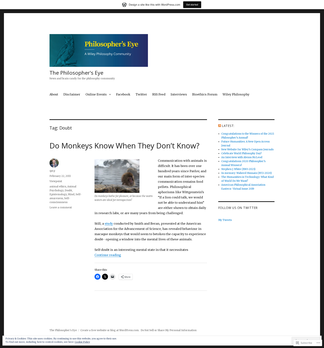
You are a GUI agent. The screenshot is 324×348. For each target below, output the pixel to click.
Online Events (96, 94)
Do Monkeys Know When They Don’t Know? (124, 145)
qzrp (52, 170)
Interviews (179, 94)
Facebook (123, 94)
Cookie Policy (82, 342)
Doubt (68, 190)
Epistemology (58, 194)
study (109, 223)
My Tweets (225, 220)
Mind (71, 194)
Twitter (141, 94)
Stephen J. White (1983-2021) (238, 169)
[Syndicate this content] (219, 126)
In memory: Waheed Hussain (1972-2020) (246, 173)
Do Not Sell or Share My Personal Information (168, 330)
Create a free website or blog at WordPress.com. (109, 330)
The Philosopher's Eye (76, 72)
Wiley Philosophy (236, 94)
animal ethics (58, 186)
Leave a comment (61, 207)
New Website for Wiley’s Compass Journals (247, 149)
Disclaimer (71, 94)
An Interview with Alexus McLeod (241, 157)
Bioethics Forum (204, 94)
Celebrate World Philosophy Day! (241, 153)
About (54, 94)
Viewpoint (56, 181)
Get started (192, 4)
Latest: (228, 126)
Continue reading (107, 255)
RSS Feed (158, 94)
